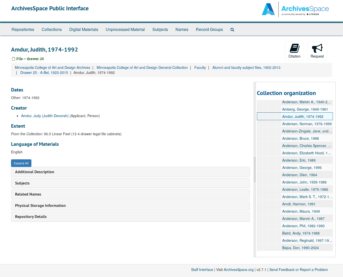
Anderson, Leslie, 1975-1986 (305, 189)
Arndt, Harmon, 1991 (299, 203)
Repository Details (31, 216)
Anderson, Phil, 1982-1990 (303, 225)
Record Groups (209, 29)
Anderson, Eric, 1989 (299, 160)
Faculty (200, 67)
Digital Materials (83, 29)
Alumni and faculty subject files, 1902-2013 (246, 67)
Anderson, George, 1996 (302, 167)
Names (182, 29)
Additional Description (34, 171)
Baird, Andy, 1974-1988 (301, 233)
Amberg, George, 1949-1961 (305, 109)
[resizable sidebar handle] (255, 169)
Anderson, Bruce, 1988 (300, 138)
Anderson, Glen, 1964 (299, 174)
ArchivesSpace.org (239, 269)
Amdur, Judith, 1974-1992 (302, 116)
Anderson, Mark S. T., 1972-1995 (308, 196)
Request (317, 56)
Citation (295, 56)
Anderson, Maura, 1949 (301, 211)
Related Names (28, 194)
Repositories (23, 29)
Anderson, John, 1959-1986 (304, 181)
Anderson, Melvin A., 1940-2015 (307, 101)
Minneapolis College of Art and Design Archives (52, 67)
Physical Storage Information (40, 205)
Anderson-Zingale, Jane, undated (308, 130)
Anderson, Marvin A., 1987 (303, 218)
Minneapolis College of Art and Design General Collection (142, 67)
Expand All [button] (21, 163)
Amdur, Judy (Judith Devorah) (45, 115)
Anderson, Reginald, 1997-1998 (307, 240)
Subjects (160, 29)
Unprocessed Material (125, 29)
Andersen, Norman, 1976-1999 (307, 123)
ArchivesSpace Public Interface (50, 8)
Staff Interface (202, 269)
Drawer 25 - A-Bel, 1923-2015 (44, 72)
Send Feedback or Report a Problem (298, 269)
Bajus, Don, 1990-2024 (300, 247)
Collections (52, 29)
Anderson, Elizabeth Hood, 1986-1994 (312, 152)
